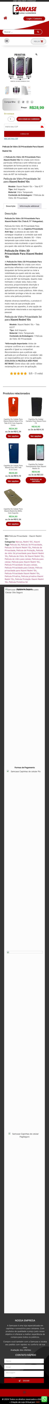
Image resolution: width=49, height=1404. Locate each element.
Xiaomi (37, 542)
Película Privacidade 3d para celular (21, 565)
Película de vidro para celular (18, 559)
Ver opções (13, 436)
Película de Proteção (25, 550)
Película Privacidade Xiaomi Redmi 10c (22, 573)
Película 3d (15, 544)
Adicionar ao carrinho (29, 119)
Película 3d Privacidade (31, 544)
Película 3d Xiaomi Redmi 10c (18, 547)
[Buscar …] (18, 31)
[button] (6, 40)
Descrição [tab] (10, 206)
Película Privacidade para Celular (19, 567)
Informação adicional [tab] (29, 206)
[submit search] (38, 31)
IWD (38, 1402)
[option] (21, 69)
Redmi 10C (28, 542)
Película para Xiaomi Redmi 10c (26, 562)
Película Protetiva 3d (18, 582)
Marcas (19, 542)
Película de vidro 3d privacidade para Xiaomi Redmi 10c (24, 553)
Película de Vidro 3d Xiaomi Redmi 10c (26, 556)
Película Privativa (12, 576)
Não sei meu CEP (11, 138)
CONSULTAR (24, 134)
